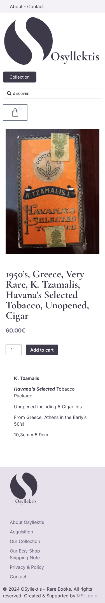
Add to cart (41, 350)
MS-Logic (87, 596)
